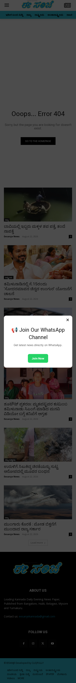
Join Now (38, 358)
